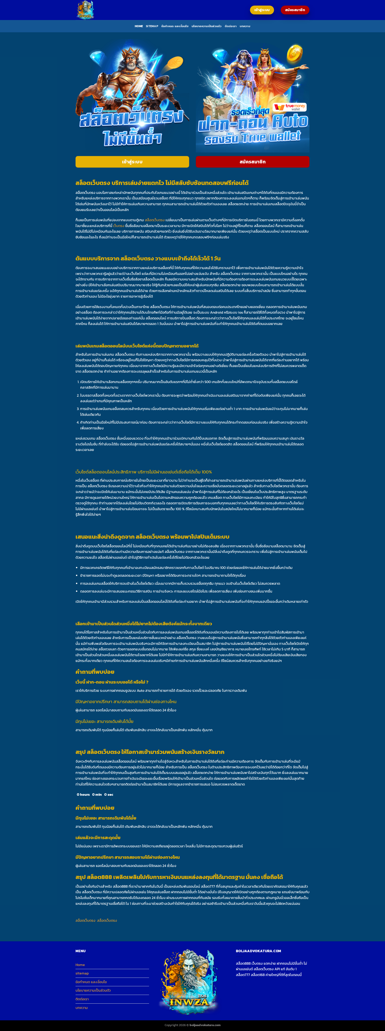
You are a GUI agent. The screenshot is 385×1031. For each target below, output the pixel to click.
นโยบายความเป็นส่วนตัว (207, 26)
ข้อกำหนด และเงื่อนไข (174, 26)
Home (139, 26)
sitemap (152, 26)
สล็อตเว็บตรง (155, 220)
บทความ (245, 26)
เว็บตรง (118, 225)
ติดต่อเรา (231, 26)
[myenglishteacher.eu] (98, 10)
